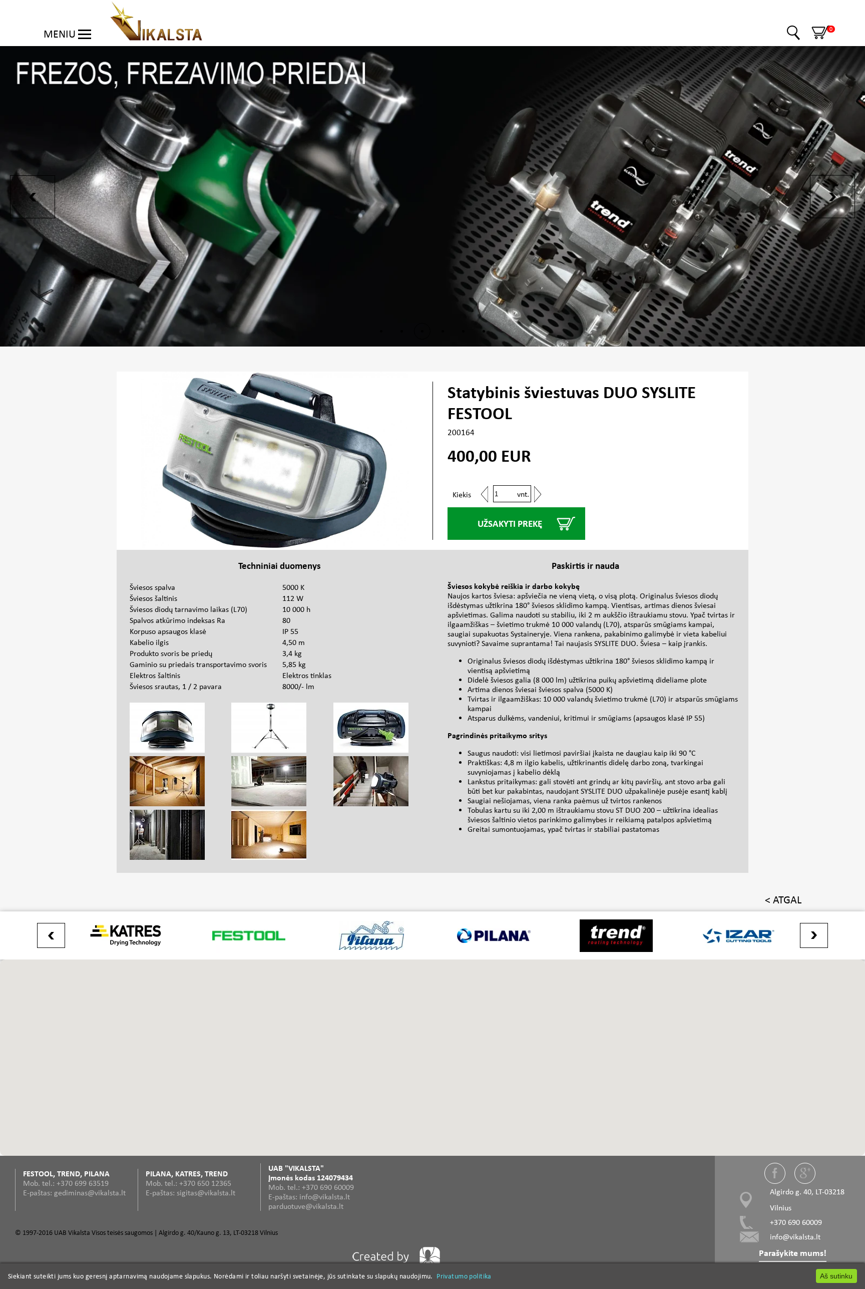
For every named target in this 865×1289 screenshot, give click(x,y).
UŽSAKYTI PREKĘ (510, 523)
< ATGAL (783, 899)
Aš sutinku (836, 1276)
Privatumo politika (464, 1275)
